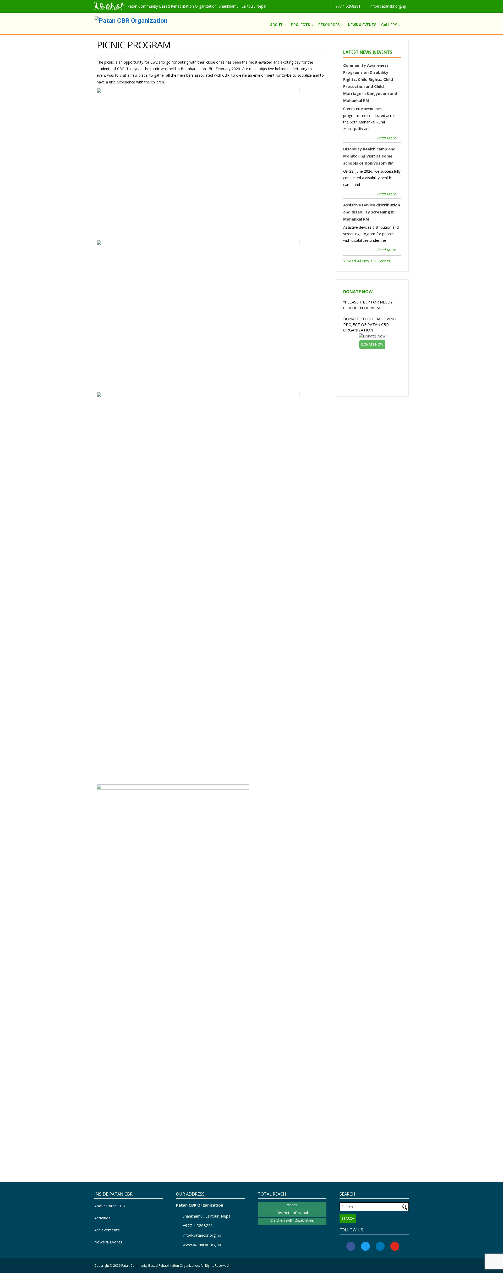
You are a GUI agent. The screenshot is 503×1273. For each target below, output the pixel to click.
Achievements (107, 1229)
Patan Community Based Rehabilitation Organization (160, 1265)
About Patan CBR (109, 1205)
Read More (386, 137)
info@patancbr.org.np (388, 6)
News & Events (362, 25)
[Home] (265, 24)
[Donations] (406, 24)
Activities (102, 1217)
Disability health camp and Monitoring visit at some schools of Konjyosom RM (369, 156)
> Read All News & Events (366, 260)
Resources (329, 25)
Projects (301, 25)
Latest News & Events (367, 52)
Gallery (389, 25)
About (276, 25)
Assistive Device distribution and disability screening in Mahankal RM (371, 212)
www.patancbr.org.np (202, 1244)
